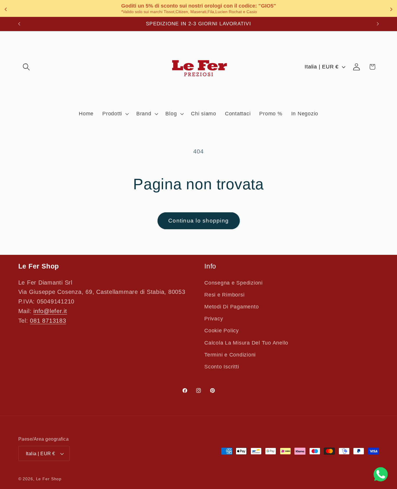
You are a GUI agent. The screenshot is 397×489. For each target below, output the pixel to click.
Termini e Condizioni (230, 355)
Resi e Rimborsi (224, 295)
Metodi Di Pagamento (231, 307)
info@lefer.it (50, 311)
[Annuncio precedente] (19, 24)
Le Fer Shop (49, 479)
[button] (26, 67)
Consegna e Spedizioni (233, 283)
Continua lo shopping (198, 221)
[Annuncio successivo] (377, 24)
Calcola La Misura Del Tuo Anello (246, 343)
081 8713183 (48, 320)
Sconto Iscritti (221, 367)
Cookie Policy (221, 330)
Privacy (213, 319)
